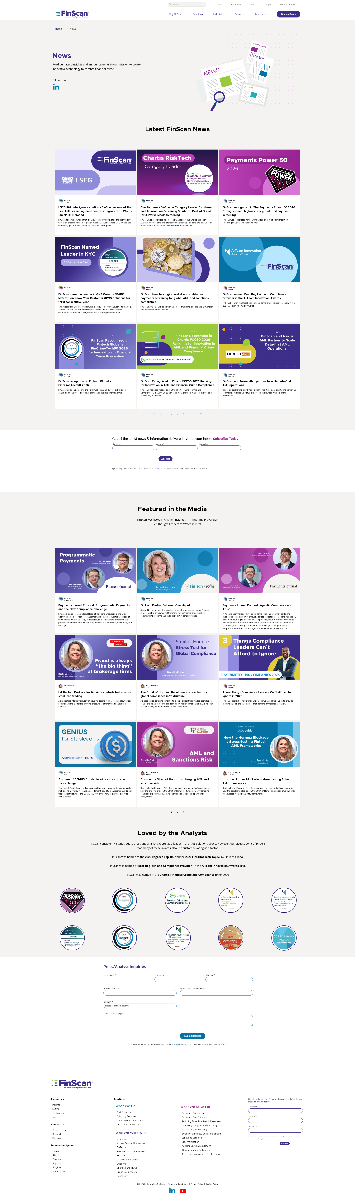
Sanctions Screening (192, 1138)
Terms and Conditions (178, 1184)
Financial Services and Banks (132, 1151)
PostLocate (59, 1172)
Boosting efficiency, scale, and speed (201, 1134)
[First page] (154, 413)
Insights (56, 1105)
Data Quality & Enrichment (130, 1121)
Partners (56, 1138)
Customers (58, 1113)
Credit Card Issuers (127, 1172)
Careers (57, 1159)
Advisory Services (126, 1116)
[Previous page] (160, 413)
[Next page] (194, 413)
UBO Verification (190, 1142)
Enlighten (57, 1167)
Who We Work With (131, 1133)
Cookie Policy (212, 1184)
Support (56, 1134)
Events (55, 1109)
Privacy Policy (197, 1184)
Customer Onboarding (128, 1125)
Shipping (121, 1164)
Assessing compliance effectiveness (201, 1154)
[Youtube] (183, 1191)
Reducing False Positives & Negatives (201, 1121)
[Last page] (200, 413)
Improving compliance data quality (199, 1125)
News (55, 1117)
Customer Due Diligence (194, 1117)
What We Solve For (195, 1107)
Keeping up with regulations (196, 1146)
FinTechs (121, 1147)
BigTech (121, 1156)
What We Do (125, 1106)
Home (58, 29)
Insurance (122, 1139)
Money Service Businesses (131, 1143)
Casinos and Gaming (127, 1160)
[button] (194, 14)
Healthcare (122, 1176)
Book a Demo (59, 1130)
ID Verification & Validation (196, 1150)
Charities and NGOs (127, 1168)
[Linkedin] (56, 87)
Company (58, 1151)
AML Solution (124, 1112)
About (56, 1155)
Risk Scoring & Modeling (194, 1130)
